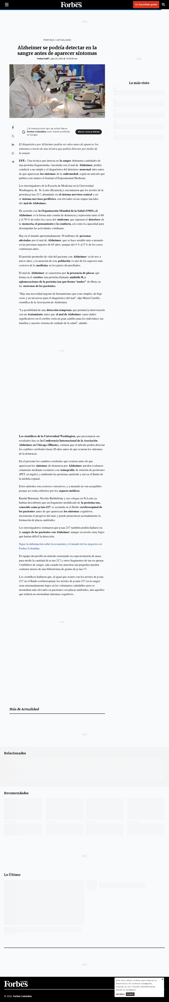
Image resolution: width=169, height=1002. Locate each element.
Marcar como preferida (88, 132)
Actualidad (63, 40)
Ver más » (120, 994)
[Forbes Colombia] (71, 4)
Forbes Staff (43, 58)
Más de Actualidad (24, 709)
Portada (48, 40)
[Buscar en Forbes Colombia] (163, 4)
